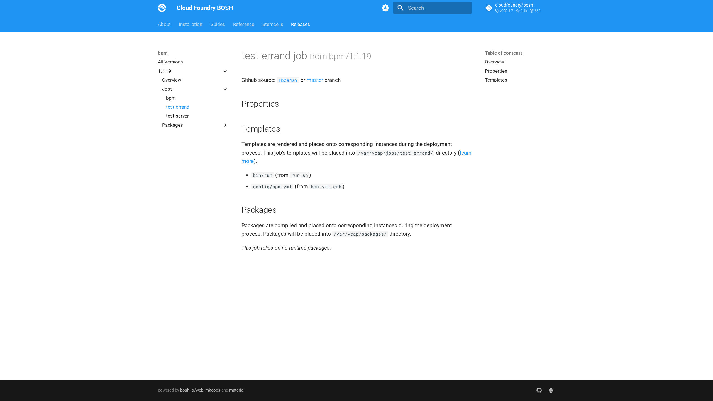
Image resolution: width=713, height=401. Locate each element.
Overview (171, 80)
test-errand (177, 107)
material (237, 390)
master (315, 80)
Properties (496, 71)
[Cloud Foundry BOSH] (162, 8)
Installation (190, 24)
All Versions (170, 62)
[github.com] (539, 390)
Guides (217, 24)
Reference (243, 24)
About (164, 24)
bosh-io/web (191, 390)
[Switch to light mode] (385, 8)
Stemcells (272, 24)
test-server (177, 116)
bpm (171, 98)
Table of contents (504, 53)
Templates (496, 80)
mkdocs (212, 390)
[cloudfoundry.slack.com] (551, 390)
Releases (300, 24)
